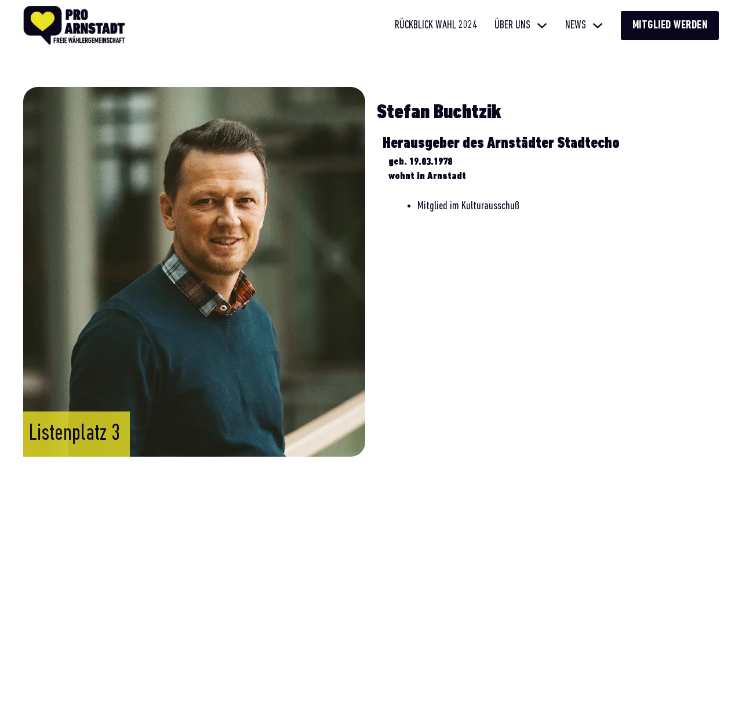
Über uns (512, 25)
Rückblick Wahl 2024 (436, 25)
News (575, 25)
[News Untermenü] (597, 25)
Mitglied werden (670, 25)
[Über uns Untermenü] (542, 25)
